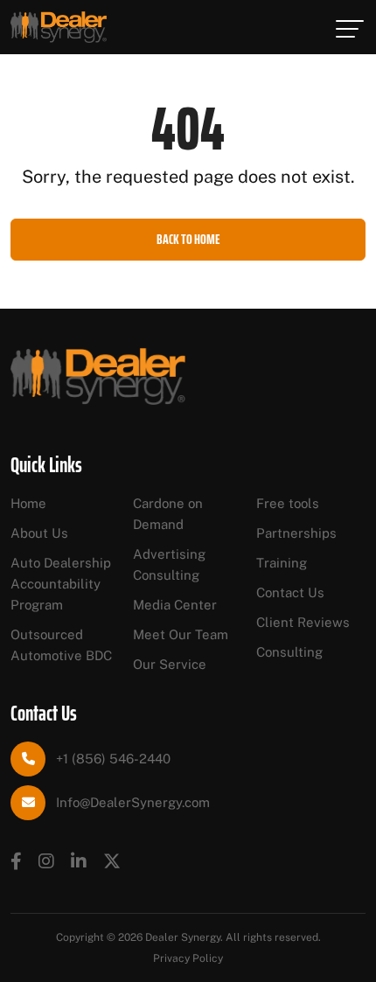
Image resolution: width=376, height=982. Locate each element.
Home (28, 503)
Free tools (287, 503)
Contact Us (290, 592)
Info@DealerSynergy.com (133, 802)
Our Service (169, 664)
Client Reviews (303, 622)
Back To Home (188, 239)
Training (281, 562)
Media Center (175, 604)
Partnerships (296, 533)
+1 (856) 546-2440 (113, 758)
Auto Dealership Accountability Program (60, 583)
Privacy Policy (188, 958)
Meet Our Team (180, 634)
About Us (39, 533)
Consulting (289, 651)
